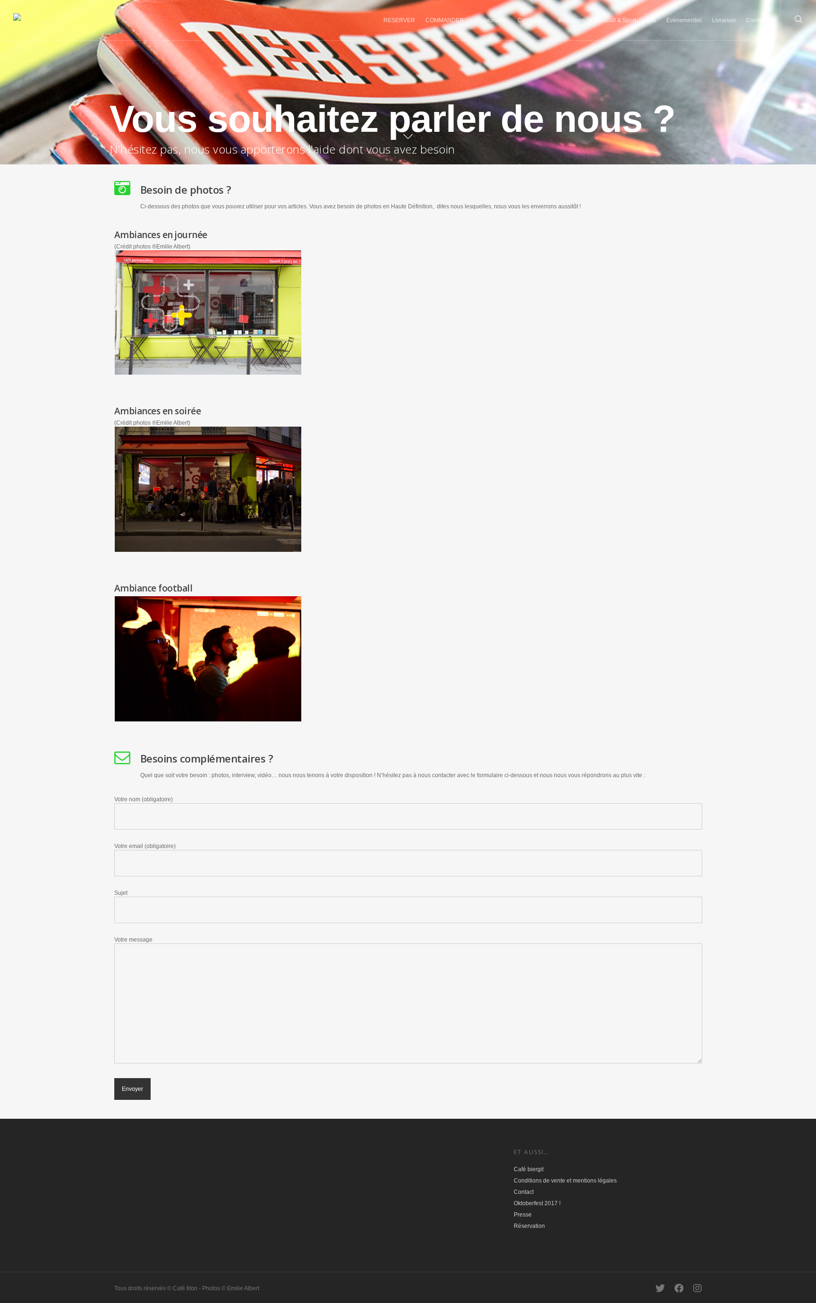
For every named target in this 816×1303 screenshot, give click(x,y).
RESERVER (399, 20)
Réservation (529, 1226)
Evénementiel (684, 20)
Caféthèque (533, 20)
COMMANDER (444, 20)
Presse (523, 1214)
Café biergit (529, 1169)
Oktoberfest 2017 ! (537, 1203)
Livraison (724, 20)
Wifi (651, 20)
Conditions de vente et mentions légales (565, 1180)
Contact (756, 20)
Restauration (490, 20)
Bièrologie (571, 20)
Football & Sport (615, 20)
